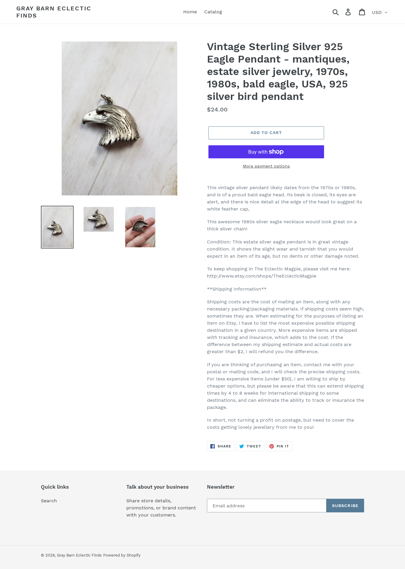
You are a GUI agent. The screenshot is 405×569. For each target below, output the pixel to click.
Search (49, 500)
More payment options (266, 166)
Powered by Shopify (122, 555)
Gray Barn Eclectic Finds (53, 12)
